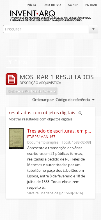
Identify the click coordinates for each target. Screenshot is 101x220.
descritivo (52, 4)
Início (31, 4)
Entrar (91, 4)
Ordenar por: (43, 99)
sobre (73, 4)
